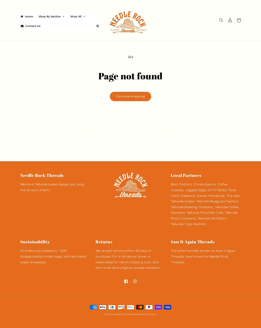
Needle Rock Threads (124, 314)
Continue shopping (130, 96)
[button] (221, 20)
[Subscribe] (162, 156)
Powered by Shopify (146, 314)
